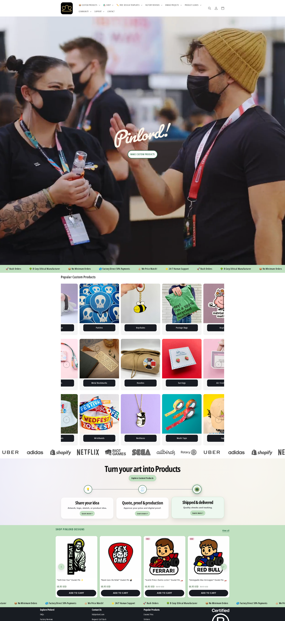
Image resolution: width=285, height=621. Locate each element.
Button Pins (197, 327)
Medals (197, 438)
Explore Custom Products (142, 478)
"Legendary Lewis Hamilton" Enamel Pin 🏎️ (206, 580)
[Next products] (223, 567)
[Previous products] (61, 567)
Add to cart (76, 593)
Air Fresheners (140, 382)
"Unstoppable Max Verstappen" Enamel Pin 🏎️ (120, 580)
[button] (89, 5)
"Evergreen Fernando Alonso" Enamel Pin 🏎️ (163, 580)
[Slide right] (218, 309)
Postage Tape (156, 327)
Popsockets (156, 438)
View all (225, 530)
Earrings (99, 382)
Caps (114, 438)
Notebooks (223, 382)
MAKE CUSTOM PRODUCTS (142, 154)
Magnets (114, 327)
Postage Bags (73, 327)
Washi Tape (73, 438)
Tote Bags (182, 382)
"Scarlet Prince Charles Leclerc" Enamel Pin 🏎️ (76, 580)
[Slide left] (66, 309)
